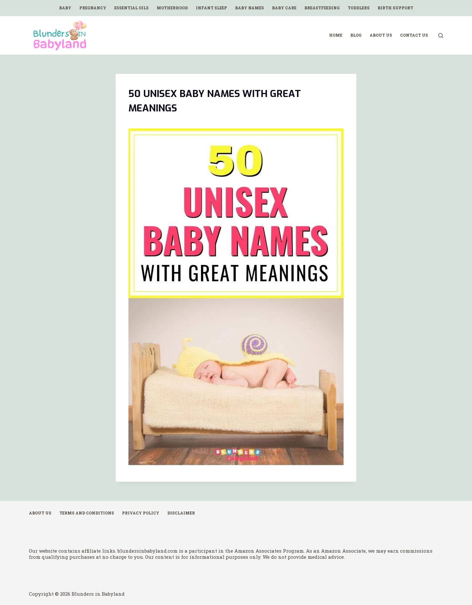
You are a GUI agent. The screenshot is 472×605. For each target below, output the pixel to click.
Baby (65, 7)
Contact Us (414, 35)
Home (335, 35)
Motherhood (172, 7)
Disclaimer (181, 513)
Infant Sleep (211, 7)
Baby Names (249, 7)
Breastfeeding (322, 7)
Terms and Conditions (86, 513)
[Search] (440, 35)
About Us (381, 35)
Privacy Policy (140, 513)
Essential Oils (131, 7)
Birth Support (395, 7)
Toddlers (359, 7)
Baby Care (284, 7)
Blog (356, 35)
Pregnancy (92, 7)
